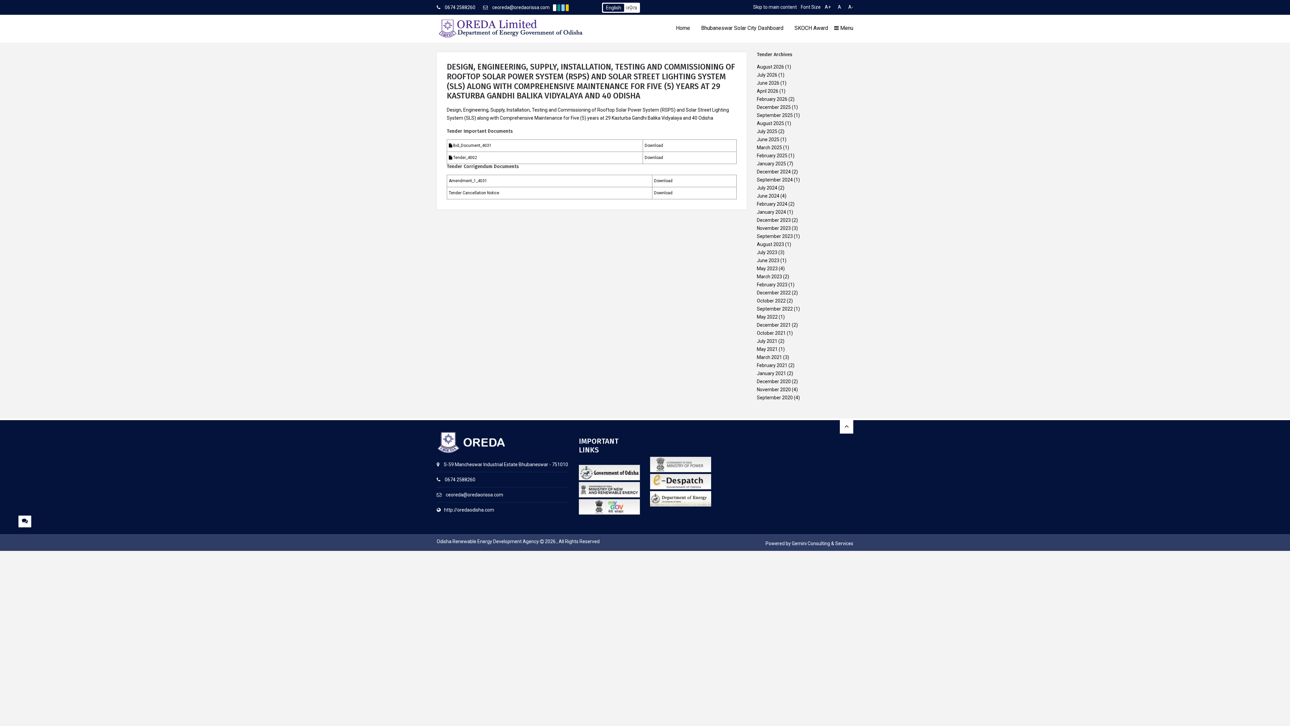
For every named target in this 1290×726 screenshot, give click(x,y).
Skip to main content (775, 7)
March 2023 (769, 276)
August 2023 (770, 244)
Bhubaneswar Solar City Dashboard (742, 28)
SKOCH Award (811, 28)
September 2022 (775, 309)
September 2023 (775, 236)
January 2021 (771, 373)
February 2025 (772, 155)
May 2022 (767, 317)
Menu (846, 28)
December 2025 (774, 107)
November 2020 (774, 389)
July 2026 (767, 75)
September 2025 (775, 115)
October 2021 (771, 333)
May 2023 (767, 268)
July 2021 (767, 341)
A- (850, 7)
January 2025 (771, 163)
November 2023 (774, 228)
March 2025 (769, 147)
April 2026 (767, 91)
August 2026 (770, 67)
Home (683, 28)
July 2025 (767, 131)
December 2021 (774, 325)
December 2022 (774, 292)
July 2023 (767, 252)
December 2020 (774, 381)
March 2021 (769, 357)
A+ (828, 7)
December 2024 (774, 171)
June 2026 (768, 83)
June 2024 (768, 196)
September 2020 (775, 397)
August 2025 (770, 123)
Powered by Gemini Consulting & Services (809, 543)
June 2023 (768, 260)
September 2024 (775, 180)
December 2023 (774, 220)
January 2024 (771, 212)
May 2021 (767, 349)
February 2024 (772, 204)
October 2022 (771, 301)
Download (654, 145)
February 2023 (772, 284)
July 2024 (767, 188)
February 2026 (772, 99)
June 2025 (768, 139)
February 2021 (772, 365)
